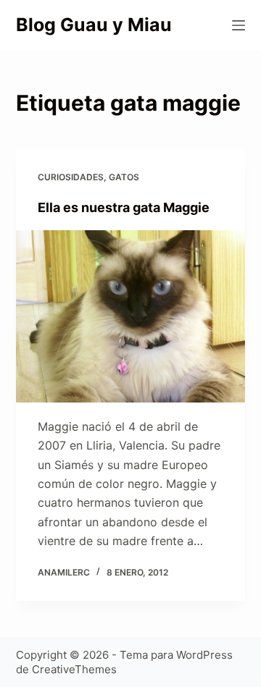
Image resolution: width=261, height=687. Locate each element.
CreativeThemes (74, 669)
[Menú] (238, 25)
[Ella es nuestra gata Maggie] (131, 316)
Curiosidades (71, 177)
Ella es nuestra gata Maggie (124, 207)
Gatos (124, 177)
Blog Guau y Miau (94, 24)
